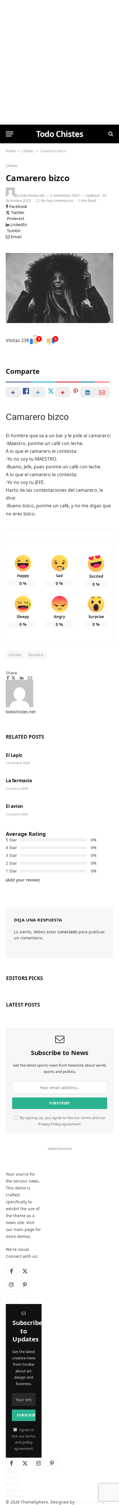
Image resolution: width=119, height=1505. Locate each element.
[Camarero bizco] (59, 288)
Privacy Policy (49, 1124)
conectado (67, 931)
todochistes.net (32, 195)
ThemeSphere (89, 1502)
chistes (15, 654)
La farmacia (19, 780)
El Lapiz (14, 755)
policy (27, 1442)
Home (11, 151)
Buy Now (14, 1496)
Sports (12, 1490)
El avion (14, 806)
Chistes (28, 151)
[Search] (110, 133)
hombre (36, 654)
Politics (12, 1477)
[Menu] (9, 133)
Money (12, 1484)
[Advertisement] (59, 62)
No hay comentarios (57, 200)
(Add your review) (23, 880)
